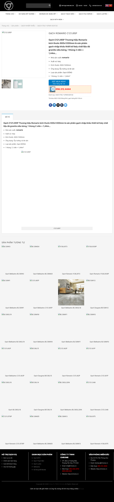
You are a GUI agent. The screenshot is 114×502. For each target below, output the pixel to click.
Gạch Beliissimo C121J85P (42, 308)
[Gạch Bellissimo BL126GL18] (71, 292)
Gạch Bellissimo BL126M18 (43, 342)
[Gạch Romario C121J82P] (71, 360)
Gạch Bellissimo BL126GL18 (71, 308)
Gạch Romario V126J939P (99, 274)
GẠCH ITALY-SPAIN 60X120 (47, 26)
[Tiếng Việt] (110, 5)
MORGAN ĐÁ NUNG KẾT (47, 14)
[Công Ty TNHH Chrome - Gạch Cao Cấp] (12, 5)
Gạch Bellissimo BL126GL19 (15, 342)
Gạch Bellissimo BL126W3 (14, 274)
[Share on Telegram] (65, 105)
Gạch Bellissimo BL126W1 (14, 308)
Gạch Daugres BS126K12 (99, 308)
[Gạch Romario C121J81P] (99, 360)
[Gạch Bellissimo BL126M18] (43, 326)
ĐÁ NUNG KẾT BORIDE (27, 14)
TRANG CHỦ (9, 14)
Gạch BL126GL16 (14, 410)
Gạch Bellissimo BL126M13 (71, 444)
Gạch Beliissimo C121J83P (14, 376)
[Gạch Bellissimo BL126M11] (71, 326)
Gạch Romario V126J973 (71, 274)
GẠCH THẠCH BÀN (67, 14)
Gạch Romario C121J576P (14, 444)
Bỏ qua (81, 489)
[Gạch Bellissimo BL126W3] (15, 258)
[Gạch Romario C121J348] (99, 394)
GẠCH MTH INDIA (56, 19)
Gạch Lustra (37, 464)
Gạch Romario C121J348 (99, 410)
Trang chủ (5, 26)
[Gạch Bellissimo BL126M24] (43, 258)
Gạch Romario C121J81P (99, 376)
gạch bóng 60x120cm (75, 98)
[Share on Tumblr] (62, 105)
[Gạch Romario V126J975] (99, 428)
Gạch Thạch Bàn (39, 461)
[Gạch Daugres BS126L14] (43, 394)
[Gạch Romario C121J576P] (15, 428)
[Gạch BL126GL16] (15, 394)
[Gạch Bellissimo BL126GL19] (15, 326)
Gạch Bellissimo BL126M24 (43, 274)
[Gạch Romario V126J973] (71, 258)
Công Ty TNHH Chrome (57, 484)
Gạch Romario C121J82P (71, 376)
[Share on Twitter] (54, 105)
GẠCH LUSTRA (102, 14)
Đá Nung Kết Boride (40, 469)
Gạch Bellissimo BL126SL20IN (71, 410)
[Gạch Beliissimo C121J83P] (15, 360)
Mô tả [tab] (7, 117)
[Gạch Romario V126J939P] (99, 258)
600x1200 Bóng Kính (61, 98)
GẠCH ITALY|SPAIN (85, 14)
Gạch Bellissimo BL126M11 (71, 342)
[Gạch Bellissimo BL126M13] (71, 428)
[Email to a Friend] (58, 105)
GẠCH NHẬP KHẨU (28, 26)
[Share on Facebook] (50, 105)
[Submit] (49, 5)
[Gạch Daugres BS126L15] (43, 360)
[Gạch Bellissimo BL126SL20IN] (71, 394)
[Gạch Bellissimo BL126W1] (15, 292)
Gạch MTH (37, 458)
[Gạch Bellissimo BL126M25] (43, 428)
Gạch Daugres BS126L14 (43, 410)
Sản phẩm (15, 26)
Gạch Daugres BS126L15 (43, 376)
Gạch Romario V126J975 (99, 444)
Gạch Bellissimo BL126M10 (99, 342)
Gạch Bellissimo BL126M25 (43, 444)
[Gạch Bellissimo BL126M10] (99, 326)
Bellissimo (37, 467)
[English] (107, 5)
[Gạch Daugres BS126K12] (99, 292)
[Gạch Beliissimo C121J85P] (43, 292)
